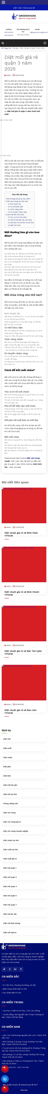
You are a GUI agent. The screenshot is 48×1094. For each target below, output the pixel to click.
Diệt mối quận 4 (10, 886)
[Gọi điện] (5, 1089)
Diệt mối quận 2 (10, 877)
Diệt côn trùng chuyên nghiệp (15, 831)
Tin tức (15, 48)
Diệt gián (7, 767)
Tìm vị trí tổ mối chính (17, 217)
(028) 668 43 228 (20, 989)
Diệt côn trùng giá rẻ (12, 822)
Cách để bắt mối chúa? (15, 214)
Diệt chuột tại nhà (11, 840)
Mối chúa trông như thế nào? (17, 201)
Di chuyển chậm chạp (17, 212)
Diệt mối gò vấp (10, 914)
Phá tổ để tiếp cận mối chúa (20, 220)
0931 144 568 (9, 35)
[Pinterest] (20, 969)
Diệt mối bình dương (11, 923)
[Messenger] (5, 1069)
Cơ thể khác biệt (15, 207)
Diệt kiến (7, 776)
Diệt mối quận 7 (10, 905)
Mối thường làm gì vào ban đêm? (18, 199)
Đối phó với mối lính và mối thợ (21, 222)
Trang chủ (7, 48)
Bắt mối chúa (14, 225)
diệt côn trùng (33, 458)
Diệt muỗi (7, 748)
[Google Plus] (15, 969)
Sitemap (24, 1090)
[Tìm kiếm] (4, 43)
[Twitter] (4, 969)
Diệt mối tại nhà (10, 794)
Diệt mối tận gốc (10, 785)
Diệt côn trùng (9, 813)
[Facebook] (9, 969)
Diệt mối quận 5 (10, 896)
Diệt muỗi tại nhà (10, 850)
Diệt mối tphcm (9, 933)
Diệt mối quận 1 (9, 868)
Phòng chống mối (10, 804)
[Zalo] (5, 1079)
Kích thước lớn (14, 204)
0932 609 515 (8, 32)
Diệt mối (6, 739)
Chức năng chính (15, 209)
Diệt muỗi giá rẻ (10, 859)
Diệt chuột (7, 757)
